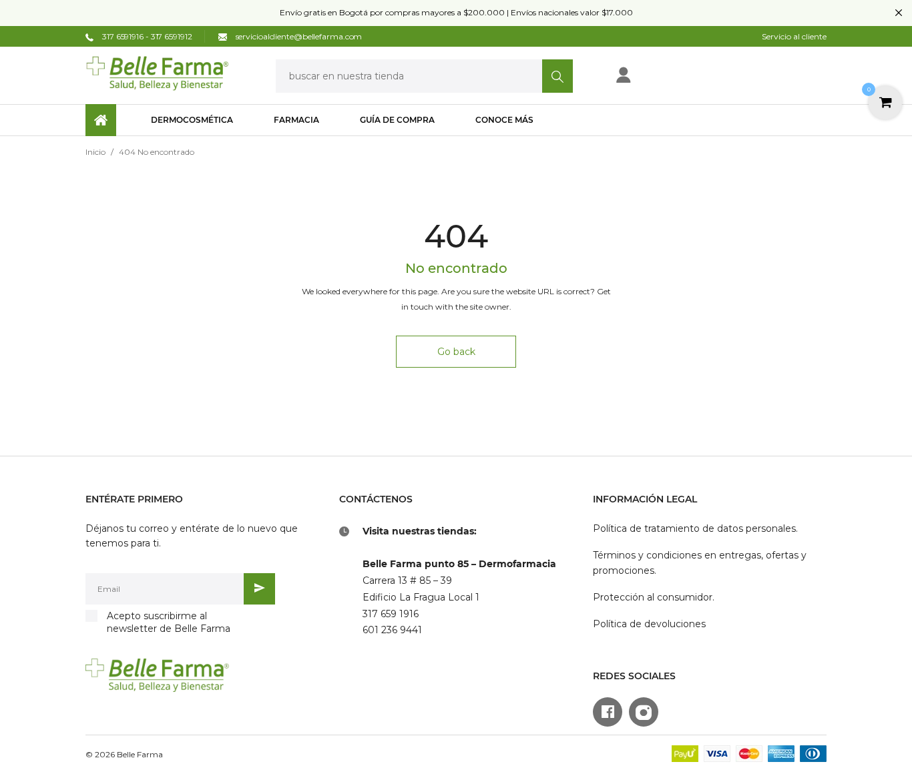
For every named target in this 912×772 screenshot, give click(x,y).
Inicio (95, 152)
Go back (456, 352)
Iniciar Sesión (667, 79)
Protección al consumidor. (653, 597)
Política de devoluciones (649, 624)
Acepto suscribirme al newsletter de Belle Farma (168, 622)
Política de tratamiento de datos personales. (695, 528)
